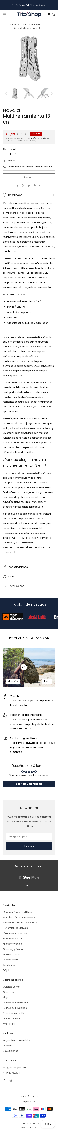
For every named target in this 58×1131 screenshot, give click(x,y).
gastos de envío (38, 138)
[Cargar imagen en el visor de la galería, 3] (43, 94)
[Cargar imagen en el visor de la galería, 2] (29, 94)
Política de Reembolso (15, 1002)
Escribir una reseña (29, 784)
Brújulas (7, 970)
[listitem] (29, 5)
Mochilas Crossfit (12, 938)
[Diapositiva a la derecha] (51, 94)
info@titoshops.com (14, 1067)
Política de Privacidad (15, 1008)
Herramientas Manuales (16, 928)
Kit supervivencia (12, 943)
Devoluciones (10, 1051)
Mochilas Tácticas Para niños (19, 917)
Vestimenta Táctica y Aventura (20, 922)
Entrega (7, 1045)
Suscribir (29, 846)
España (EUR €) (27, 1096)
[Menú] (4, 14)
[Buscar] (53, 14)
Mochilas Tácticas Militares (18, 912)
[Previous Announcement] (5, 5)
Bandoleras (9, 965)
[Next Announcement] (53, 5)
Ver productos (38, 5)
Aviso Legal (9, 1023)
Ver (27, 885)
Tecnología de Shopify (29, 1123)
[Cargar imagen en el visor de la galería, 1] (15, 94)
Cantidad (9, 149)
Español (27, 1101)
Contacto (8, 992)
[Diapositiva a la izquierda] (7, 94)
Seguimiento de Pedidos (16, 1040)
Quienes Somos (12, 986)
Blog (5, 997)
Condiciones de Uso (14, 1013)
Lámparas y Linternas (15, 933)
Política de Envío (12, 1018)
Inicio (13, 24)
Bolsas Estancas (12, 954)
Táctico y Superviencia (32, 24)
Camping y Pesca (13, 949)
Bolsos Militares (11, 959)
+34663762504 (11, 1072)
